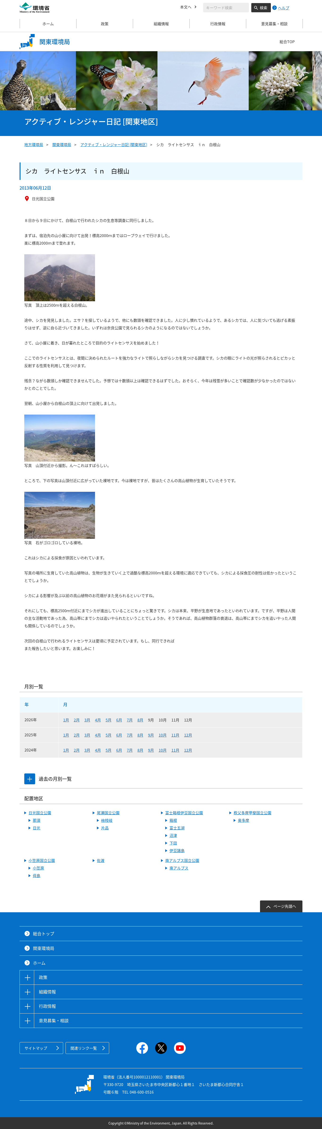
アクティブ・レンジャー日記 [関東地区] (113, 144)
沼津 (173, 835)
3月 (87, 720)
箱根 (173, 820)
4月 (98, 720)
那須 (36, 820)
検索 (263, 7)
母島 (36, 875)
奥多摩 (243, 820)
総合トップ (43, 933)
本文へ (185, 7)
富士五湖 (177, 828)
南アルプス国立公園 (182, 860)
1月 (66, 720)
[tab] (29, 778)
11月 (175, 735)
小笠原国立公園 (42, 860)
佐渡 (100, 860)
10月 (163, 735)
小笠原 (38, 868)
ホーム (48, 23)
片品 (105, 828)
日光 (36, 828)
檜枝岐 (106, 820)
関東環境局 (61, 144)
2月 (77, 720)
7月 (130, 720)
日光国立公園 (40, 812)
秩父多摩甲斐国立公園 (252, 812)
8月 (140, 720)
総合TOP (287, 41)
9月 (151, 735)
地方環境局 (33, 144)
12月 (188, 735)
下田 (173, 843)
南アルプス (178, 868)
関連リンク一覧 (83, 1048)
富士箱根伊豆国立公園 (184, 812)
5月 (108, 720)
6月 (119, 720)
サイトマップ (36, 1048)
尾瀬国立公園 (108, 812)
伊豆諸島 (177, 850)
